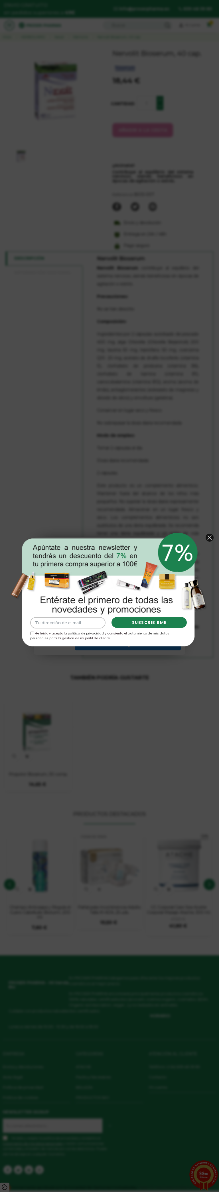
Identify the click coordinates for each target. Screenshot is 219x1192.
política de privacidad (86, 633)
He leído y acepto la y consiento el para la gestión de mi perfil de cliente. (99, 635)
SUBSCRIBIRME (149, 622)
